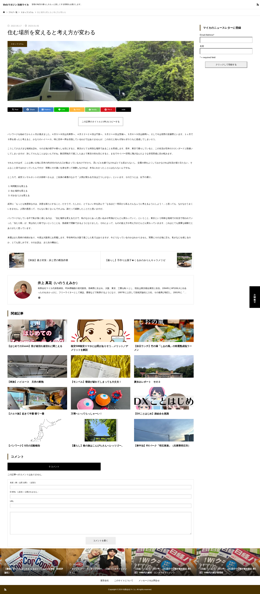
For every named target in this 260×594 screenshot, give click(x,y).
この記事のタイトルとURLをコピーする (101, 121)
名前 (202, 46)
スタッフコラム (17, 44)
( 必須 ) (23, 483)
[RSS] (257, 4)
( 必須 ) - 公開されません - (24, 492)
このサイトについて (123, 580)
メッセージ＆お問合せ (149, 580)
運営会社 (104, 580)
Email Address (207, 35)
